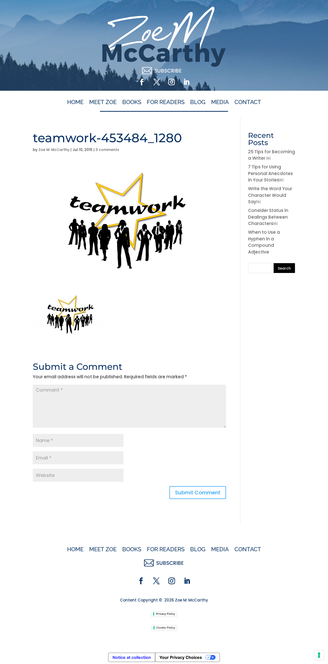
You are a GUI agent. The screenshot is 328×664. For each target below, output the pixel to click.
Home (75, 102)
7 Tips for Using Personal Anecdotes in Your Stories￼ (270, 173)
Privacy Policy (165, 614)
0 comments (107, 149)
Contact (247, 102)
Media (220, 102)
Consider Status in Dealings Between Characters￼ (268, 217)
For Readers (165, 102)
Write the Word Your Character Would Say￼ (270, 195)
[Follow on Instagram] (171, 82)
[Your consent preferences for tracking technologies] (319, 655)
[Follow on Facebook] (141, 82)
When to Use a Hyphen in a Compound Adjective (264, 242)
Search (284, 268)
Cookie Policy (165, 627)
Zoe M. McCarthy (53, 149)
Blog (198, 102)
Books (131, 102)
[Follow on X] (156, 82)
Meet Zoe (103, 102)
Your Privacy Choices (180, 657)
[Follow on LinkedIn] (186, 82)
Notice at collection (131, 657)
